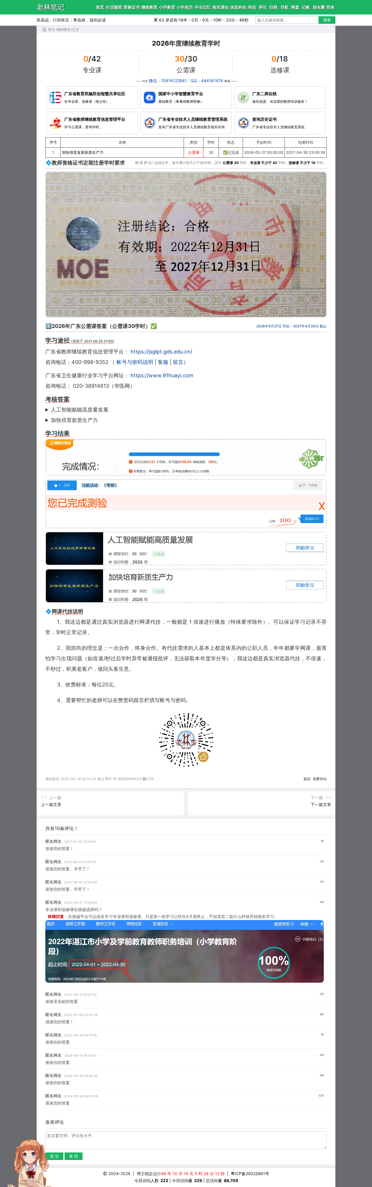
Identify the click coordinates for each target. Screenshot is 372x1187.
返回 (306, 779)
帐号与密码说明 (135, 362)
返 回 (73, 1156)
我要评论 (320, 779)
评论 (263, 7)
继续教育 (149, 7)
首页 (100, 7)
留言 (178, 362)
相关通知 (220, 7)
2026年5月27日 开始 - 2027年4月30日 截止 (291, 326)
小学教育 (167, 7)
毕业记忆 (203, 7)
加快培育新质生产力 (74, 420)
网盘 (295, 7)
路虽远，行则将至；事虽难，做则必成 (71, 19)
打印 (150, 779)
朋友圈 (319, 7)
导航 (284, 7)
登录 (330, 7)
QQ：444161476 (207, 80)
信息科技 (238, 7)
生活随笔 (114, 7)
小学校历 (185, 7)
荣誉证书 (132, 7)
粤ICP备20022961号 (250, 1173)
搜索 (327, 20)
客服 (163, 362)
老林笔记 (51, 7)
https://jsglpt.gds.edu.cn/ (161, 352)
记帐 (306, 7)
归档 (273, 7)
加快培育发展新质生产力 (82, 152)
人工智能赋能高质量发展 (79, 410)
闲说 (252, 7)
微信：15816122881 (168, 80)
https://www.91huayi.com (162, 375)
